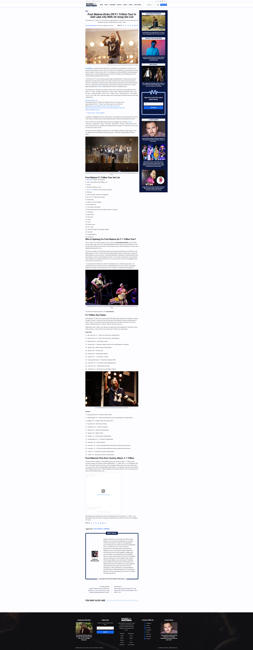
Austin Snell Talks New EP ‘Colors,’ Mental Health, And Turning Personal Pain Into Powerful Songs (153, 58)
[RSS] (166, 1)
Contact (98, 1)
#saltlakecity (116, 108)
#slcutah (122, 108)
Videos (130, 4)
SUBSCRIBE (163, 4)
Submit (105, 632)
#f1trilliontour (111, 106)
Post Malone (89, 68)
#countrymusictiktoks (91, 108)
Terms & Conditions (94, 647)
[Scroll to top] (249, 647)
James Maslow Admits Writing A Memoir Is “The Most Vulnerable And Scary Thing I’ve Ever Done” (153, 140)
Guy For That (90, 189)
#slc (111, 108)
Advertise (93, 1)
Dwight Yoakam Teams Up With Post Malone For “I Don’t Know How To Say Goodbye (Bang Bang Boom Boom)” (98, 590)
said (101, 86)
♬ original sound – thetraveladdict (94, 113)
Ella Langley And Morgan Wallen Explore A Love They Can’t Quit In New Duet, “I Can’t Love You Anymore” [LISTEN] (153, 85)
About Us (88, 1)
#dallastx (87, 109)
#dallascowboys (95, 109)
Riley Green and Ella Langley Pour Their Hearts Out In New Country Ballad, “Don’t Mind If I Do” (125, 590)
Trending (106, 529)
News (101, 4)
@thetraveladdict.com (91, 100)
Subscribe (153, 107)
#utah (108, 108)
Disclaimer (101, 647)
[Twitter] (158, 1)
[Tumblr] (128, 26)
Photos (125, 4)
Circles (130, 121)
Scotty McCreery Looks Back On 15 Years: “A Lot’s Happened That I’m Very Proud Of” (153, 33)
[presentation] (153, 23)
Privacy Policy (86, 647)
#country (117, 106)
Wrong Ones (90, 179)
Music (106, 4)
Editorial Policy (79, 647)
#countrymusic (102, 108)
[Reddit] (133, 26)
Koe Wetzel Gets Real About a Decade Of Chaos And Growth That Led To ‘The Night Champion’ (84, 638)
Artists (119, 4)
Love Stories (137, 4)
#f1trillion (104, 106)
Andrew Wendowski (95, 560)
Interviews (112, 4)
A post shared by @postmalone (103, 511)
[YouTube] (160, 1)
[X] (126, 26)
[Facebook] (156, 1)
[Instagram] (162, 1)
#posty (99, 106)
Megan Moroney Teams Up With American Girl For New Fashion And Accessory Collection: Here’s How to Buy (153, 188)
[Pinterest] (135, 26)
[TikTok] (164, 1)
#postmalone (93, 106)
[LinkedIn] (130, 26)
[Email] (137, 26)
